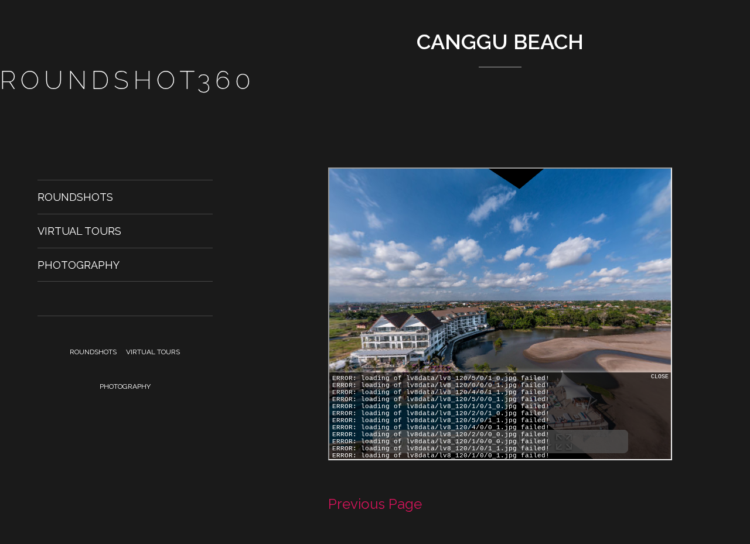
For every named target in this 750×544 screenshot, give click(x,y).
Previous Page (375, 503)
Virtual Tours (79, 231)
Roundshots (75, 197)
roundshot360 (127, 80)
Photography (79, 265)
